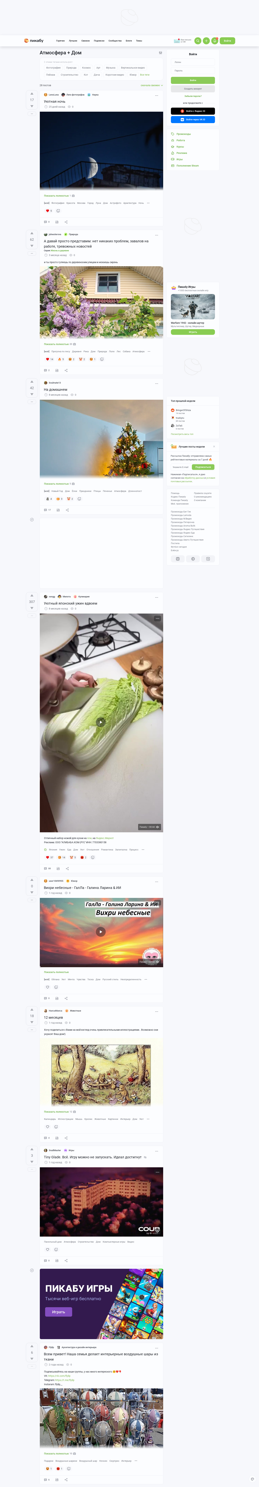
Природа (102, 351)
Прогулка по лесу (60, 351)
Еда (69, 849)
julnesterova (55, 234)
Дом (105, 203)
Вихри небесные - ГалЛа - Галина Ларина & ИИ (82, 888)
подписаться (203, 467)
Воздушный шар (88, 1461)
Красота (70, 203)
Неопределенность (131, 979)
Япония (53, 849)
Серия (56, 250)
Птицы (97, 491)
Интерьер (125, 1119)
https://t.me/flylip (64, 1380)
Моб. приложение (180, 504)
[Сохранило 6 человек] (56, 1480)
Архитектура (129, 203)
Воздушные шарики (66, 1461)
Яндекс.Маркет (105, 838)
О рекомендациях (203, 497)
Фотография (57, 203)
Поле (112, 351)
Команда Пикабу (179, 500)
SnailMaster (55, 1150)
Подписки (99, 40)
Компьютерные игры (114, 1241)
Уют (82, 849)
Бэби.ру (175, 550)
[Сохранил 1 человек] (56, 222)
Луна (98, 203)
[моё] (46, 203)
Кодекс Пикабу (178, 497)
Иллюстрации (65, 1119)
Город (90, 203)
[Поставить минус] (32, 106)
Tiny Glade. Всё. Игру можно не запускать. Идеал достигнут (93, 1157)
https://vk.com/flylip (59, 1375)
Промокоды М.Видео (181, 519)
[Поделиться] (66, 222)
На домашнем (55, 389)
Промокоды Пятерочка (182, 522)
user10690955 (56, 881)
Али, (89, 838)
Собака (126, 351)
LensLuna (54, 94)
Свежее (85, 40)
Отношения (93, 849)
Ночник (103, 1461)
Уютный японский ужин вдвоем (70, 603)
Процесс (133, 849)
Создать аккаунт (193, 88)
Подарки (48, 1461)
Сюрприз (114, 1461)
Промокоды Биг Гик (181, 511)
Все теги (144, 74)
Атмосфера (138, 351)
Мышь (78, 1119)
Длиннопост (135, 491)
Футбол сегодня (179, 547)
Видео (130, 1241)
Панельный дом (53, 1241)
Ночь (141, 203)
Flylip (51, 1347)
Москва (81, 203)
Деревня (76, 351)
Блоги (129, 40)
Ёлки (74, 491)
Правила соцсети (202, 493)
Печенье (107, 491)
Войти (227, 40)
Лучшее (73, 40)
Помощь (175, 493)
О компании (200, 500)
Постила (175, 543)
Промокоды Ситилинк (182, 536)
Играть (193, 332)
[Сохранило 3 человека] (58, 510)
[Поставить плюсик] (32, 93)
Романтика (107, 849)
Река (86, 351)
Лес (119, 351)
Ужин (62, 849)
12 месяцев (53, 1017)
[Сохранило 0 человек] (56, 998)
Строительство (86, 1241)
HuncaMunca (55, 1010)
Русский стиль (110, 979)
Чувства (81, 979)
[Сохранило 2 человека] (56, 1138)
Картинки (113, 1119)
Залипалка (121, 849)
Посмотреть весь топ (182, 434)
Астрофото (115, 203)
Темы (139, 40)
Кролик (88, 1119)
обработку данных (194, 478)
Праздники (85, 491)
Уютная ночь (54, 101)
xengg (52, 596)
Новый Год (57, 491)
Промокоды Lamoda (181, 515)
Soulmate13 (55, 382)
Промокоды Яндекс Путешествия (187, 529)
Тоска (90, 979)
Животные (100, 1119)
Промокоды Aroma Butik (183, 526)
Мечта (71, 979)
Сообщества (115, 40)
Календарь (50, 1119)
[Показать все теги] (148, 203)
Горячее (60, 40)
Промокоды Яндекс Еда (183, 533)
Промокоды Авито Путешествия (187, 540)
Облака (55, 979)
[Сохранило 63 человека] (58, 868)
